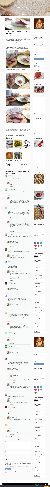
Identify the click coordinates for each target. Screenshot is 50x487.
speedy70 (9, 345)
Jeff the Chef (9, 282)
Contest (39, 11)
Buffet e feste (37, 273)
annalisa (9, 332)
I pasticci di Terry (25, 7)
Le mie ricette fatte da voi (30, 11)
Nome (6, 451)
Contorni (36, 278)
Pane (35, 299)
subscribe (25, 466)
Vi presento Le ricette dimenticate (9, 164)
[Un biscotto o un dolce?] (39, 143)
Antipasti (36, 268)
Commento (7, 441)
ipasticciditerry (8, 35)
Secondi (29, 35)
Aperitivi (36, 270)
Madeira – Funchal (37, 296)
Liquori (36, 294)
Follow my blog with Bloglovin (38, 255)
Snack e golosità (37, 321)
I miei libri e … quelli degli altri (22, 14)
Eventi (35, 281)
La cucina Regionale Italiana (38, 289)
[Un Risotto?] (39, 195)
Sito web (6, 459)
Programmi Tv (37, 312)
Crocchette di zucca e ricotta (25, 164)
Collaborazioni (18, 35)
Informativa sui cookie (13, 11)
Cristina (9, 424)
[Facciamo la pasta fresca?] (39, 179)
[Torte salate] (39, 212)
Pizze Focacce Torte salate (38, 304)
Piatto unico (36, 302)
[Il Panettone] (39, 75)
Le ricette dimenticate (24, 35)
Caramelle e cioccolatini (38, 275)
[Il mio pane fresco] (39, 126)
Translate (39, 66)
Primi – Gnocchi (37, 305)
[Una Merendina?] (39, 112)
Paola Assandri (10, 358)
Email (6, 455)
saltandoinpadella (10, 207)
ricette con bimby (37, 313)
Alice (8, 406)
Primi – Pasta (36, 307)
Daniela (9, 233)
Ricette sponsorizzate (9, 14)
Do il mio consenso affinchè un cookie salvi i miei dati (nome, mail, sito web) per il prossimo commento (18, 464)
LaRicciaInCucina (10, 188)
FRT (44, 481)
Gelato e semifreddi (37, 283)
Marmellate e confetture (38, 297)
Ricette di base (37, 315)
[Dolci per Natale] (39, 92)
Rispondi (9, 180)
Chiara (9, 248)
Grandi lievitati (37, 286)
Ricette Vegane (37, 318)
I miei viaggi (36, 288)
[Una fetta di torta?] (39, 160)
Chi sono (21, 11)
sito (23, 47)
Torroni (36, 323)
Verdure (36, 326)
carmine (9, 175)
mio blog (17, 39)
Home (6, 11)
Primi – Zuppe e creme (38, 310)
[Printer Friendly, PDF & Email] (7, 137)
